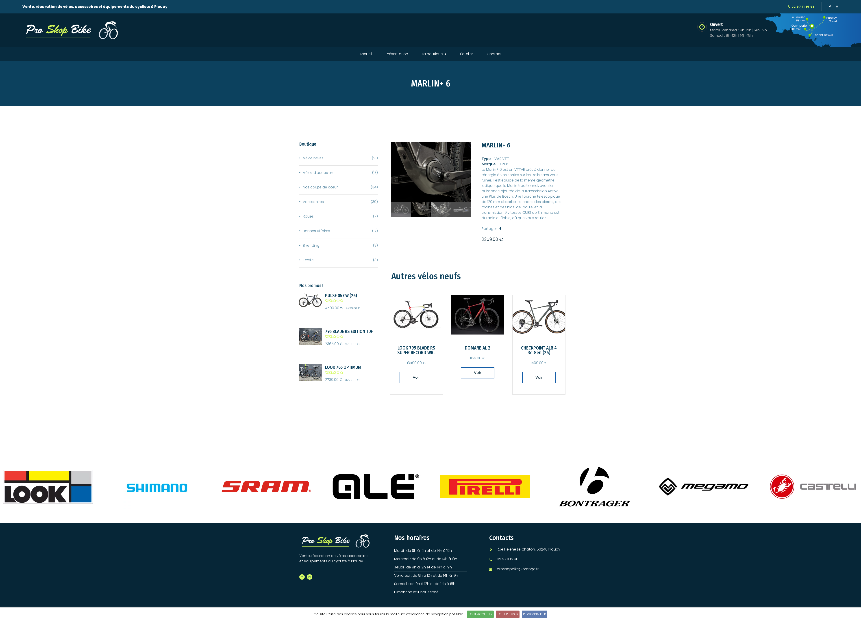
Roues (308, 216)
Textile (308, 260)
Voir (416, 377)
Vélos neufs (313, 158)
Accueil (365, 53)
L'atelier (466, 53)
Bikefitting (311, 245)
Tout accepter (480, 614)
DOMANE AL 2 (477, 348)
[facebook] (830, 6)
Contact (494, 53)
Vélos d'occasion (318, 172)
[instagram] (837, 6)
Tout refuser (507, 614)
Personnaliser (534, 614)
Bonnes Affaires (316, 230)
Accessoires (313, 201)
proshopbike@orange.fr (518, 569)
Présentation (397, 53)
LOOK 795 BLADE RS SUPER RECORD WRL (416, 350)
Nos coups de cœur (320, 187)
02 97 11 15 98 (803, 6)
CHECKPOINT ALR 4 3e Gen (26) (539, 350)
